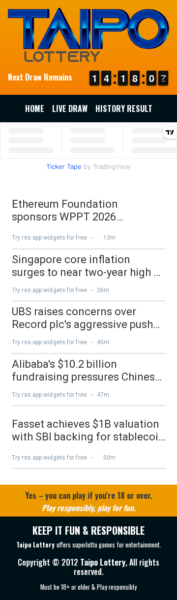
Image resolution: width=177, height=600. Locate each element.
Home (34, 108)
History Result (123, 108)
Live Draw (70, 108)
